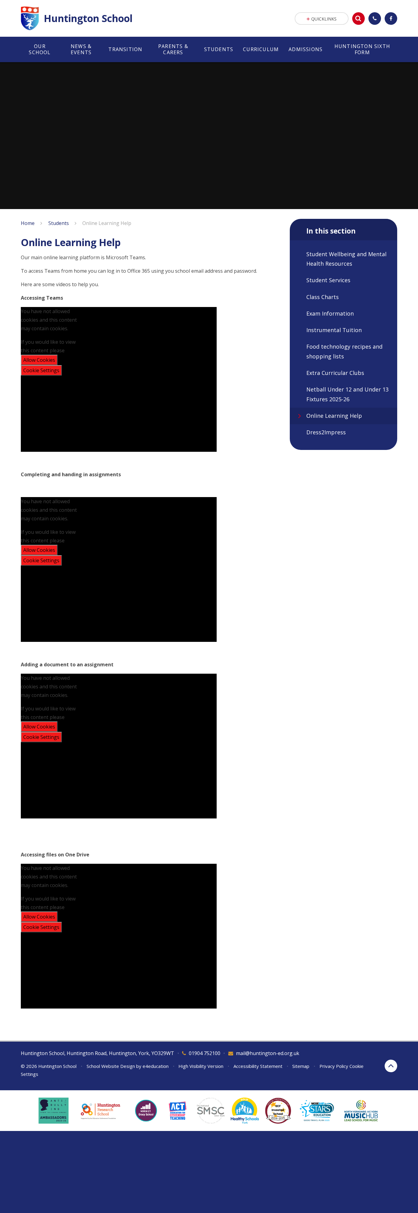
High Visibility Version (200, 1066)
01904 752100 (204, 1053)
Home (28, 223)
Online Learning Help (106, 223)
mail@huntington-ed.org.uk (267, 1053)
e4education (156, 1066)
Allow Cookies (39, 360)
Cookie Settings (41, 370)
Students (58, 223)
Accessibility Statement (257, 1066)
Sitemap (300, 1066)
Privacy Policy (333, 1066)
